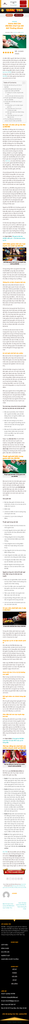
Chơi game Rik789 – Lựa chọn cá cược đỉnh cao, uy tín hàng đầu (14, 740)
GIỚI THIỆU (4, 944)
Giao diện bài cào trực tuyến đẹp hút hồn (15, 116)
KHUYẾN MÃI (5, 952)
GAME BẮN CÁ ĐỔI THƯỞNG (10, 959)
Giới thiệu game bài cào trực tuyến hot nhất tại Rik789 (13, 89)
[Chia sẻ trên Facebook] (10, 878)
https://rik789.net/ (12, 997)
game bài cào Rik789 (8, 887)
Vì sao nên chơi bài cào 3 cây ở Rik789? (13, 102)
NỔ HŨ (14, 969)
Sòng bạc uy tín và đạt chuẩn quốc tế (15, 106)
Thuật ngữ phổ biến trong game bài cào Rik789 (14, 98)
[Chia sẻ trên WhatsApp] (7, 878)
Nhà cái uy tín (23, 2)
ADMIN (22, 32)
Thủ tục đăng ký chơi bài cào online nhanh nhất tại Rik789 (13, 119)
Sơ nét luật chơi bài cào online (15, 96)
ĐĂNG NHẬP (5, 948)
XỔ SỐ (14, 980)
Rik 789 (5, 852)
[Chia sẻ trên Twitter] (13, 878)
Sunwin (10, 1022)
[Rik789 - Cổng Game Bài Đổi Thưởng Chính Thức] (15, 10)
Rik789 (5, 76)
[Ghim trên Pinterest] (18, 878)
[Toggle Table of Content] (23, 83)
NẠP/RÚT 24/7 (5, 955)
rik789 (15, 887)
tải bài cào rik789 (21, 887)
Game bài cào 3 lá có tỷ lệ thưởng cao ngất (14, 109)
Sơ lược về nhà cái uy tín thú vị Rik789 (13, 86)
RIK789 (13, 993)
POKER (14, 973)
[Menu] (2, 10)
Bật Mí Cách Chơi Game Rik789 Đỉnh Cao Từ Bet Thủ (8, 906)
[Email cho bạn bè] (16, 878)
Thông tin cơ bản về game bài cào (15, 93)
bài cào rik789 (7, 72)
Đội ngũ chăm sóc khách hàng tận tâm (15, 112)
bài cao (14, 885)
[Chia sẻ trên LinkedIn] (21, 878)
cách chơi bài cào (20, 885)
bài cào (8, 161)
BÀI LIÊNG (14, 983)
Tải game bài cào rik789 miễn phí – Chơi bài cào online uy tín (14, 238)
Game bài (14, 21)
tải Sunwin (15, 4)
